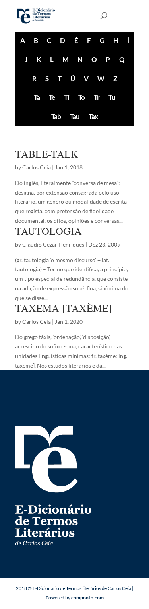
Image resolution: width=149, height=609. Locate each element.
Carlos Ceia (36, 167)
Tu (111, 97)
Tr (96, 97)
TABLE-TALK (46, 153)
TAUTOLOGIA (48, 230)
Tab (56, 116)
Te (52, 97)
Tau (74, 116)
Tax (93, 116)
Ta (37, 97)
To (81, 97)
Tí (66, 97)
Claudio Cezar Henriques (53, 244)
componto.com (87, 598)
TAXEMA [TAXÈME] (63, 308)
